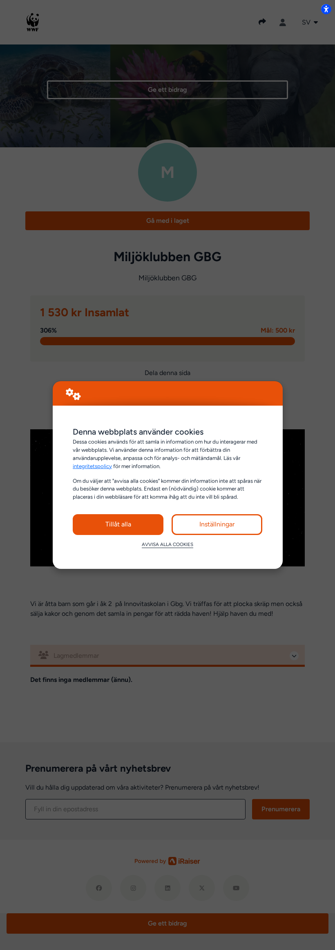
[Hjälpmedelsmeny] (326, 9)
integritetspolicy (92, 466)
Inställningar (216, 524)
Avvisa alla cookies (167, 544)
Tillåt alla (118, 524)
